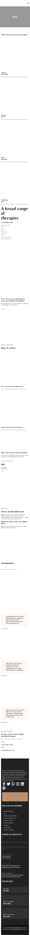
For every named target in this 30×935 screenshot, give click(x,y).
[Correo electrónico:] (3, 862)
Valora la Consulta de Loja (10, 818)
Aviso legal (6, 825)
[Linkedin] (22, 784)
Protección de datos (8, 820)
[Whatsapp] (13, 784)
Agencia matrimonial (8, 811)
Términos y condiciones (9, 830)
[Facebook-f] (4, 784)
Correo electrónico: (6, 864)
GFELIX (15, 931)
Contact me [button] (3, 309)
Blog (5, 813)
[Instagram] (18, 784)
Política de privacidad (8, 823)
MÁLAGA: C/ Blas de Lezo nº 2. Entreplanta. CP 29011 (15, 842)
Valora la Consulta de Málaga (10, 816)
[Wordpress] (4, 788)
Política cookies (7, 827)
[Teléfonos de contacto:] (3, 852)
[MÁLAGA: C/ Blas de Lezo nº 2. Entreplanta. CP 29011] (3, 840)
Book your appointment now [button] (7, 461)
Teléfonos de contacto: (7, 854)
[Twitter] (8, 784)
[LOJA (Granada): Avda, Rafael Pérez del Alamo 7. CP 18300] (3, 845)
